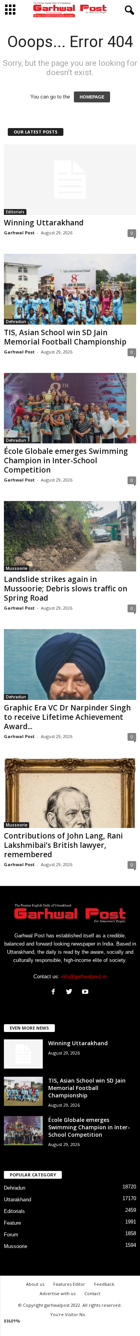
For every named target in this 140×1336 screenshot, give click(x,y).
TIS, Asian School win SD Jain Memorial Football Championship (65, 337)
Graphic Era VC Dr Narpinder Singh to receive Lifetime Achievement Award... (67, 717)
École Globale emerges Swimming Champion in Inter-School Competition (66, 460)
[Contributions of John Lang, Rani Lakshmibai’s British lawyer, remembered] (70, 793)
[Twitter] (71, 992)
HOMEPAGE (92, 97)
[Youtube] (86, 992)
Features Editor (69, 1284)
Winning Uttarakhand (44, 223)
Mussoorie (16, 568)
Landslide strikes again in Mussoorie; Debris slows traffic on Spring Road (65, 588)
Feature (12, 1223)
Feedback (104, 1284)
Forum (11, 1235)
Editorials (15, 211)
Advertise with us (57, 1293)
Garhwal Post (19, 233)
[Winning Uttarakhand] (70, 179)
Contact (92, 1293)
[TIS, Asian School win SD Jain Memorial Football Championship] (70, 289)
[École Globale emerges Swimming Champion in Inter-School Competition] (70, 408)
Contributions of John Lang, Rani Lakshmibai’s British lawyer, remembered (63, 845)
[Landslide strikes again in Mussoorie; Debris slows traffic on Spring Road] (70, 536)
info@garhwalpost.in (84, 976)
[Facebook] (55, 992)
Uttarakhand (17, 1199)
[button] (127, 10)
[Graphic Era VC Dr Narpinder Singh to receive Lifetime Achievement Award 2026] (70, 664)
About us (35, 1284)
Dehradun (16, 321)
